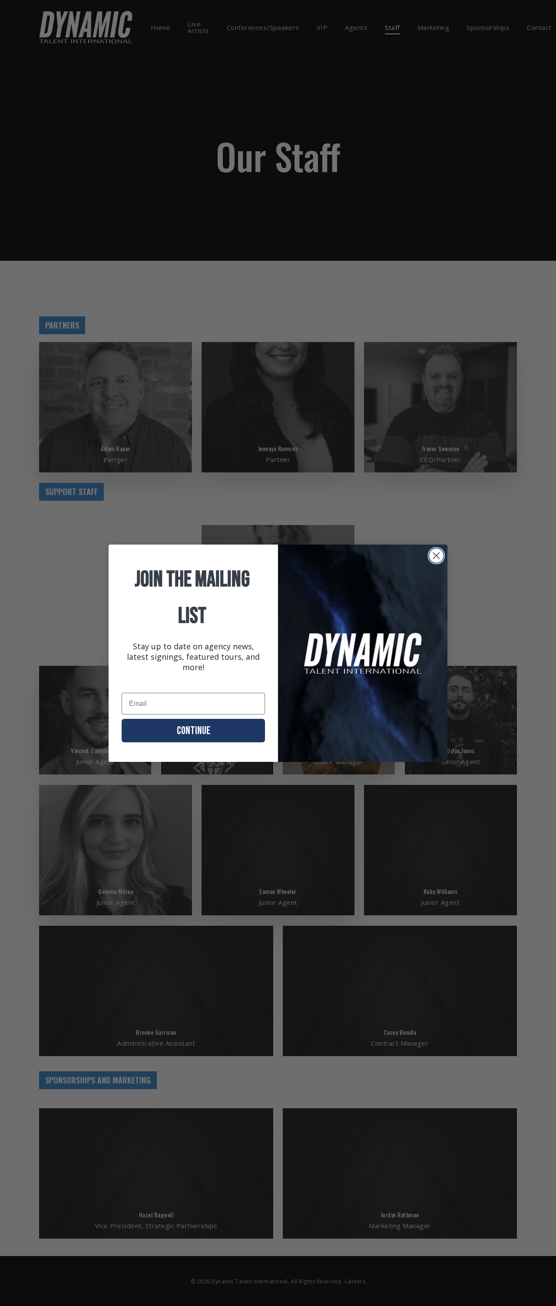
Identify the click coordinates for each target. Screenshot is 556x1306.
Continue (193, 731)
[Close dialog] (436, 555)
